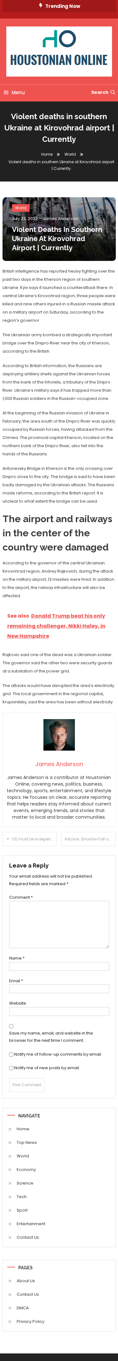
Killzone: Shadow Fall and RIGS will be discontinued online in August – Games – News (90, 839)
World (20, 207)
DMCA (23, 1308)
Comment (21, 897)
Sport (22, 1210)
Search (100, 92)
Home (23, 1129)
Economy (26, 1170)
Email (16, 981)
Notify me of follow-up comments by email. (58, 1054)
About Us (26, 1281)
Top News (27, 1142)
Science (25, 1183)
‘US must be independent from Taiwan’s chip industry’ (34, 839)
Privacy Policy (30, 1321)
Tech (22, 1197)
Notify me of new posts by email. (47, 1068)
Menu (18, 92)
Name (17, 958)
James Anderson (60, 219)
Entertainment (31, 1224)
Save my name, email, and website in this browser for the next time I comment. (51, 1036)
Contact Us (28, 1237)
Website (17, 1003)
